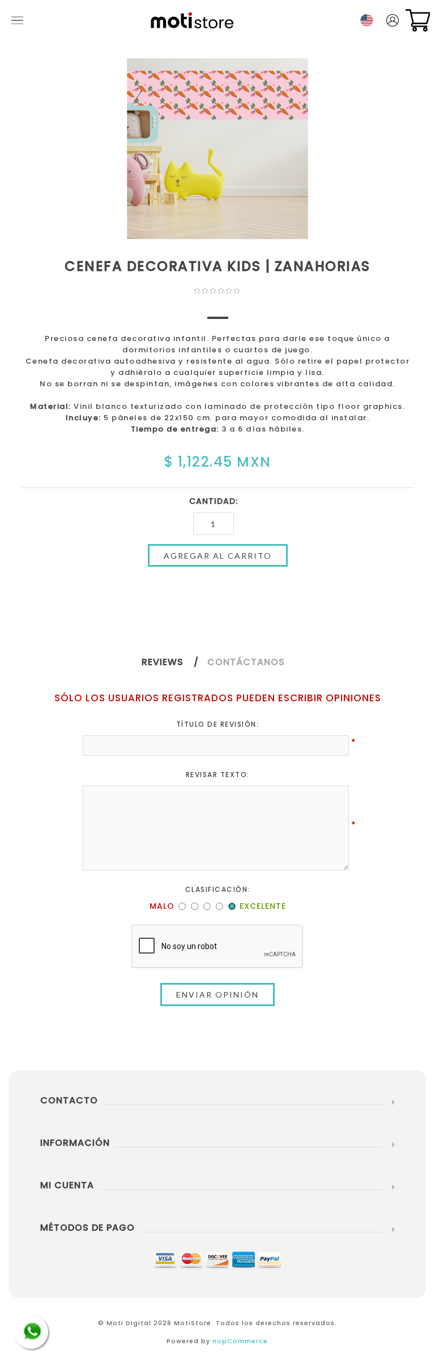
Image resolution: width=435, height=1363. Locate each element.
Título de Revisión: (217, 724)
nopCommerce (240, 1340)
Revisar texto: (218, 774)
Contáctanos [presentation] (246, 661)
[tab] (174, 662)
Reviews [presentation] (163, 661)
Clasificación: (217, 889)
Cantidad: (213, 501)
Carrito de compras (417, 20)
